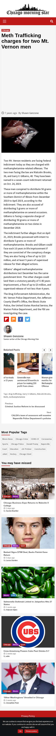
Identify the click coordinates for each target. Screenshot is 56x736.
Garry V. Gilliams (29, 394)
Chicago (5, 30)
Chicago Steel (25, 454)
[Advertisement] (28, 80)
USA (13, 595)
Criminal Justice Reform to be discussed (25, 405)
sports (5, 444)
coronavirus (46, 439)
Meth (6, 397)
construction (40, 449)
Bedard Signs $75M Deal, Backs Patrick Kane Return (26, 553)
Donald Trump (32, 444)
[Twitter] (27, 319)
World (20, 595)
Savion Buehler (12, 511)
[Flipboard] (6, 319)
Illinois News (7, 439)
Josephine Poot (12, 703)
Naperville (45, 444)
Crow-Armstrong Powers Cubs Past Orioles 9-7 (26, 651)
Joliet (4, 454)
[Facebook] (20, 319)
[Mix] (13, 319)
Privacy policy (31, 731)
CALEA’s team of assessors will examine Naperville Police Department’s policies (31, 415)
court (4, 449)
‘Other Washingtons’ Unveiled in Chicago (24, 697)
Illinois (15, 496)
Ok (20, 731)
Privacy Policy (28, 716)
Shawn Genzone (30, 113)
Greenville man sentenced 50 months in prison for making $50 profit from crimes (28, 381)
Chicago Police (17, 444)
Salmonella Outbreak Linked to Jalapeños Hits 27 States (28, 603)
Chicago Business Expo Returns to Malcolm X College (26, 504)
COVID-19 (35, 439)
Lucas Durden (12, 560)
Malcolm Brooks (44, 394)
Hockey (13, 454)
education (14, 449)
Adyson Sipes (11, 610)
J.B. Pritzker (26, 449)
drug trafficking (15, 394)
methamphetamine (17, 397)
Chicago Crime (22, 439)
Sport (23, 546)
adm (8, 656)
